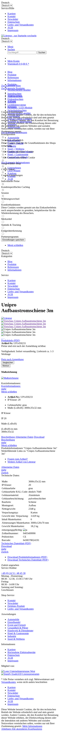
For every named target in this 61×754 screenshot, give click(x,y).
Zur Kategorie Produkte (13, 88)
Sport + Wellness (16, 149)
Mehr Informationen (32, 726)
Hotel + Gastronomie (18, 154)
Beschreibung (8, 437)
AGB (10, 27)
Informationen (14, 270)
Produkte (12, 264)
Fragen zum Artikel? (18, 459)
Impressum (13, 30)
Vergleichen (8, 362)
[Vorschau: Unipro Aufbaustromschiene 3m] (23, 321)
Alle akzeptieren (19, 729)
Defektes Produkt (16, 606)
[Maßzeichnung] (9, 378)
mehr (3, 389)
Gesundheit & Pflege (18, 627)
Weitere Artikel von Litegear (22, 461)
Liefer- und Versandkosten (21, 24)
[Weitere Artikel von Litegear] (6, 318)
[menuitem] (34, 13)
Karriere (12, 13)
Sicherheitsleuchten (17, 110)
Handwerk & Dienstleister (20, 630)
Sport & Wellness (16, 639)
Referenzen (13, 267)
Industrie (12, 636)
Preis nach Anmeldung (12, 359)
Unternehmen (14, 167)
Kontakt (11, 16)
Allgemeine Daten (24, 437)
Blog (10, 261)
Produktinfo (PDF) (10, 340)
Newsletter (13, 19)
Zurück (4, 472)
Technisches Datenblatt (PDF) (16, 543)
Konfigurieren (35, 729)
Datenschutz (14, 22)
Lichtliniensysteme (17, 104)
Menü (10, 46)
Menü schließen (15, 245)
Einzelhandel (14, 622)
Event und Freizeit (17, 625)
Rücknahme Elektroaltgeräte (22, 652)
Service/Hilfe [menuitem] (17, 19)
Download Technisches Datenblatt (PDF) (28, 560)
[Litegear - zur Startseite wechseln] (18, 35)
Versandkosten (8, 682)
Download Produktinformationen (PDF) (27, 557)
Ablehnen (6, 729)
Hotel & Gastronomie (18, 633)
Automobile (13, 137)
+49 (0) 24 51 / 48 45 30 (13, 573)
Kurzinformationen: (11, 386)
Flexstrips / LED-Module (20, 107)
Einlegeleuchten (15, 99)
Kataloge (12, 173)
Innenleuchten (14, 93)
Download (39, 437)
